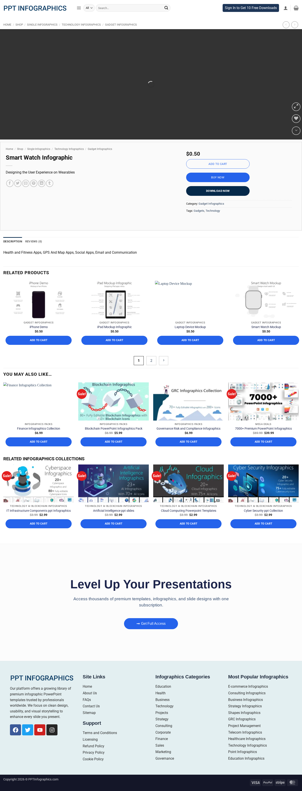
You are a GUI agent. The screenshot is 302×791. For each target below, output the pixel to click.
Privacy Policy (94, 760)
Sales (159, 753)
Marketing (163, 760)
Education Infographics (246, 766)
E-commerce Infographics (248, 694)
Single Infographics (42, 32)
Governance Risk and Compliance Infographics (188, 436)
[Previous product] (294, 32)
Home (7, 32)
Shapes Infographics (244, 720)
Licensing (90, 747)
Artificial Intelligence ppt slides (113, 518)
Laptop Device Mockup (190, 334)
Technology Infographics (81, 32)
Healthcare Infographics (247, 746)
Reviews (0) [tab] (33, 249)
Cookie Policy (93, 767)
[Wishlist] (296, 126)
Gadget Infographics (121, 32)
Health (160, 701)
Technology (213, 218)
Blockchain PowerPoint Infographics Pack (113, 436)
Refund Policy (93, 754)
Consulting (163, 733)
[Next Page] (163, 368)
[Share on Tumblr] (49, 191)
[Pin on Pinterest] (33, 191)
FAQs (87, 707)
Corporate (163, 740)
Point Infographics (242, 760)
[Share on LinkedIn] (41, 191)
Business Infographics (245, 707)
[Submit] (166, 15)
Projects (161, 720)
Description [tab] (12, 249)
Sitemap (89, 720)
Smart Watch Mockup (266, 334)
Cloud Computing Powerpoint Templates (188, 518)
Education (163, 694)
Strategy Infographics (245, 714)
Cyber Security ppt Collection (263, 518)
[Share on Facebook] (9, 191)
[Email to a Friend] (25, 191)
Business (162, 707)
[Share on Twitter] (17, 191)
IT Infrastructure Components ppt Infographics (38, 518)
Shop (19, 32)
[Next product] (286, 32)
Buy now (217, 185)
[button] (78, 16)
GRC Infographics (242, 727)
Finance (161, 746)
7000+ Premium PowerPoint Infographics (263, 436)
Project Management (244, 733)
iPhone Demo (39, 334)
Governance (164, 766)
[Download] (296, 138)
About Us (90, 701)
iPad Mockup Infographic (114, 334)
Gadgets (199, 218)
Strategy (161, 727)
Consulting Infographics (247, 701)
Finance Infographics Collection (38, 436)
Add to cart (217, 171)
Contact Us (91, 714)
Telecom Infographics (245, 740)
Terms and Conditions (100, 741)
